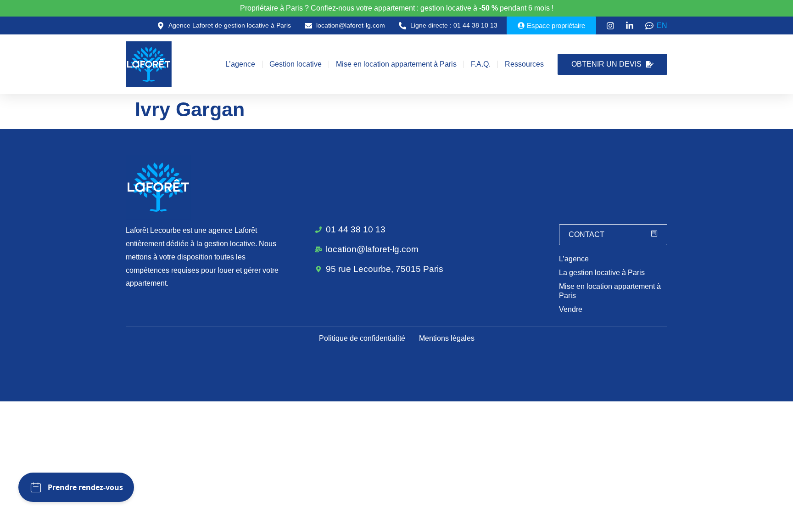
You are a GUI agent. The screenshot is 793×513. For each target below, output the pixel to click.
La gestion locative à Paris (602, 272)
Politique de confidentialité (362, 338)
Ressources (524, 64)
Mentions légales (447, 338)
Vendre (570, 309)
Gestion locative (295, 64)
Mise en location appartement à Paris (396, 64)
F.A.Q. (481, 64)
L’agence (240, 64)
